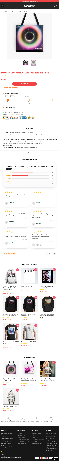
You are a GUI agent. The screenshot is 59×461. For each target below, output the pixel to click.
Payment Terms (35, 437)
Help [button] (56, 459)
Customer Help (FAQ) (37, 443)
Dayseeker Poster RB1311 (27, 286)
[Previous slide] (3, 36)
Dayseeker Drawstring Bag (27, 12)
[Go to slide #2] (33, 63)
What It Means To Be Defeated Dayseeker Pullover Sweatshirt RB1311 (47, 316)
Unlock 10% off (3, 454)
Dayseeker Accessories (12, 12)
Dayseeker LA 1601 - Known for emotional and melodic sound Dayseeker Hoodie (10, 288)
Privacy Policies (21, 437)
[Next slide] (55, 36)
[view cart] (56, 6)
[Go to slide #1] (25, 63)
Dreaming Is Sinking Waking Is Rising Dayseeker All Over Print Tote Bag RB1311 (28, 380)
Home (2, 12)
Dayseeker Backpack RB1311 (10, 406)
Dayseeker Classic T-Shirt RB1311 (29, 341)
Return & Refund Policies (38, 439)
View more (29, 351)
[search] (54, 6)
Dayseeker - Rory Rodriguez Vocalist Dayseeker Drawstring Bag (47, 380)
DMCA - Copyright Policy (23, 439)
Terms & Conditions (22, 435)
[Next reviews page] (54, 253)
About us (20, 433)
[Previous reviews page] (47, 253)
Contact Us (34, 441)
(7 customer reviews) (13, 76)
